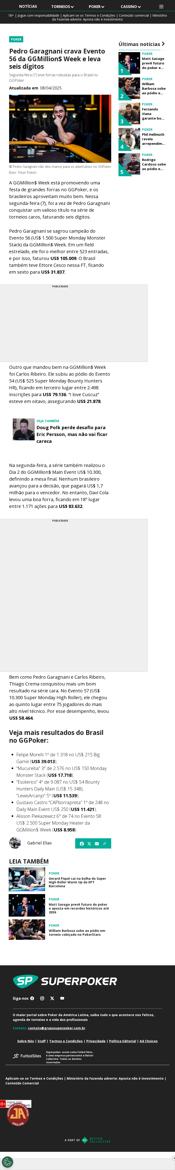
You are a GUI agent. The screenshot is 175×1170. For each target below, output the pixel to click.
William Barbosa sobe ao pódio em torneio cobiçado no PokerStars (77, 933)
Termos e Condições (66, 1041)
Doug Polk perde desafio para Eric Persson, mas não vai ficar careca (72, 434)
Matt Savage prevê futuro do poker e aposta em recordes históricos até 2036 (79, 908)
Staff (42, 1041)
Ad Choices (149, 1041)
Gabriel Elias (39, 843)
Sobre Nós (25, 1041)
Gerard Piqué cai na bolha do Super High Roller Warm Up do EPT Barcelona (77, 882)
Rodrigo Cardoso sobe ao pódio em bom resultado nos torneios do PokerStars (154, 164)
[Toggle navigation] (161, 6)
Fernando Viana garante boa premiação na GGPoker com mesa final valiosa (153, 113)
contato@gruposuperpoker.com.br (56, 1028)
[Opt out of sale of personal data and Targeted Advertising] (7, 1162)
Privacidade (96, 1041)
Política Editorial (122, 1041)
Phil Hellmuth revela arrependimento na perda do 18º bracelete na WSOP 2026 (153, 139)
